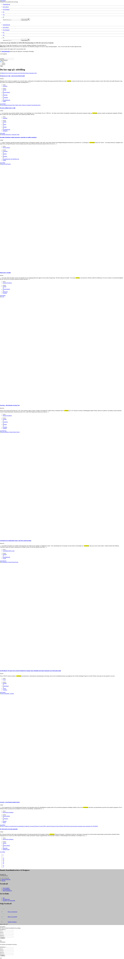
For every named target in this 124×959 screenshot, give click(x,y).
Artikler (3, 63)
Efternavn (2, 935)
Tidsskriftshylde (6, 4)
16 (3, 863)
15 (3, 862)
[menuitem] (3, 12)
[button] (3, 17)
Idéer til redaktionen (7, 890)
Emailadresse (3, 929)
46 (3, 865)
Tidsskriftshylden (5, 51)
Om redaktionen (6, 889)
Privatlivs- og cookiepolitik (9, 900)
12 (3, 858)
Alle (3, 61)
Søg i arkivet (6, 6)
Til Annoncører (6, 899)
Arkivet (3, 64)
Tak (4, 898)
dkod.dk (3, 880)
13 (3, 859)
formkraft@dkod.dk (5, 879)
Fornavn (1, 932)
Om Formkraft (6, 9)
